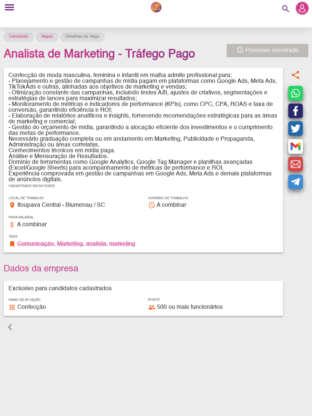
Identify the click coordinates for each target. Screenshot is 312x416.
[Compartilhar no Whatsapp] (295, 93)
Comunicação (35, 244)
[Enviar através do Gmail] (295, 146)
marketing (122, 244)
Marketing (70, 244)
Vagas (47, 36)
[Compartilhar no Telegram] (295, 182)
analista (96, 244)
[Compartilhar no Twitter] (295, 128)
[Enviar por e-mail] (295, 164)
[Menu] (9, 8)
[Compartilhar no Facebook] (295, 111)
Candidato (19, 36)
